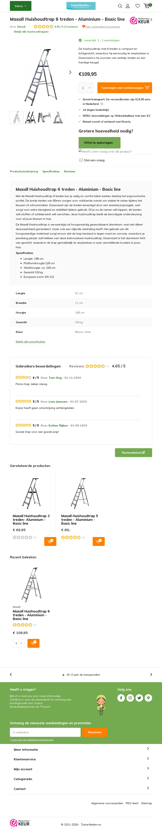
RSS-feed (132, 803)
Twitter (139, 698)
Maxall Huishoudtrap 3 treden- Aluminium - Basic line (31, 519)
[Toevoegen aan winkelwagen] (33, 643)
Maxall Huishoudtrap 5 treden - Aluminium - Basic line (79, 519)
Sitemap (146, 803)
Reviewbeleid (132, 453)
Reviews (69, 171)
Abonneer (95, 732)
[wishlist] (138, 6)
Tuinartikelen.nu (91, 824)
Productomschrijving (24, 171)
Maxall (21, 26)
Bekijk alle (31, 31)
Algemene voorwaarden (107, 803)
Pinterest (148, 698)
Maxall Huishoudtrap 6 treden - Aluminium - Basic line (31, 615)
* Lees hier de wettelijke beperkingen (31, 739)
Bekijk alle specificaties (30, 341)
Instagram (130, 698)
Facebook (121, 698)
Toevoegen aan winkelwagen (50, 541)
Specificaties (50, 171)
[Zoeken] (120, 6)
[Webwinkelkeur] (151, 19)
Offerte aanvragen (98, 143)
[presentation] (67, 72)
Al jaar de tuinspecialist (83, 674)
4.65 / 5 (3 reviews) (66, 26)
